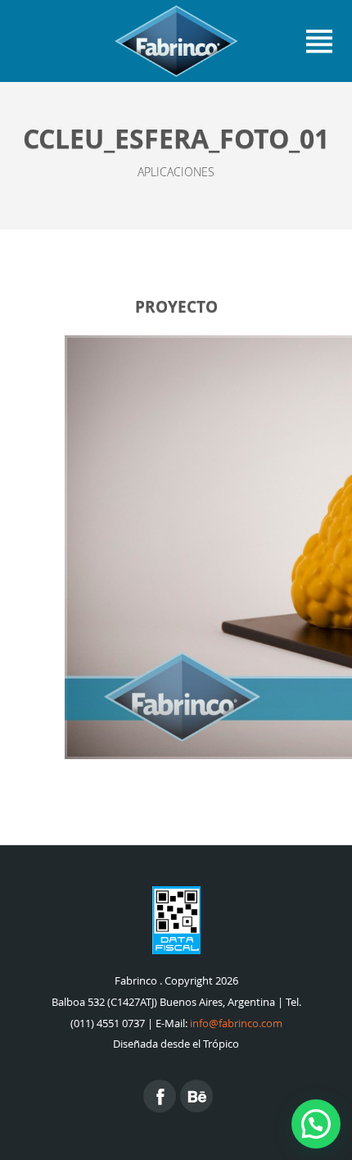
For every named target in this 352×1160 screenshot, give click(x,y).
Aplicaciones (176, 172)
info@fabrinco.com (236, 1023)
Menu (319, 41)
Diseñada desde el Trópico (176, 1044)
